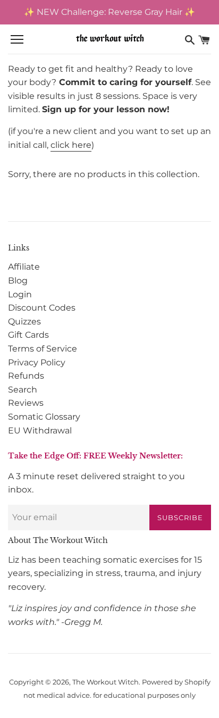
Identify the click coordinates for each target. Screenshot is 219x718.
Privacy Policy (36, 362)
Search (22, 390)
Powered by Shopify (176, 682)
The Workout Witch (105, 682)
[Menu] (17, 40)
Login (20, 294)
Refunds (26, 376)
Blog (18, 280)
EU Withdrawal (40, 430)
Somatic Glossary (44, 417)
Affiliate (24, 267)
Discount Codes (41, 308)
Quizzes (24, 321)
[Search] (189, 40)
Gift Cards (28, 335)
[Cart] (204, 40)
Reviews (26, 403)
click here (70, 145)
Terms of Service (42, 349)
